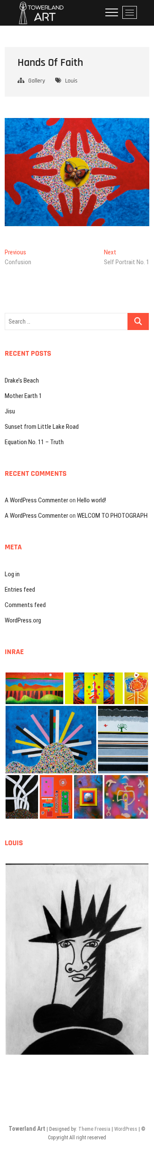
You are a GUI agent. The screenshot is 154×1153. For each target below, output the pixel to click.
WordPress (125, 1129)
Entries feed (20, 589)
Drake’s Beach (22, 380)
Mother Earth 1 (23, 396)
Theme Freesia (94, 1129)
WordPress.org (23, 620)
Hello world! (91, 500)
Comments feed (25, 605)
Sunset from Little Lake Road (42, 427)
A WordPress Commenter (36, 500)
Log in (12, 574)
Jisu (10, 411)
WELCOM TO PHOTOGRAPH (112, 515)
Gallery (36, 81)
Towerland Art (27, 1128)
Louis (71, 81)
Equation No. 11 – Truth (34, 442)
